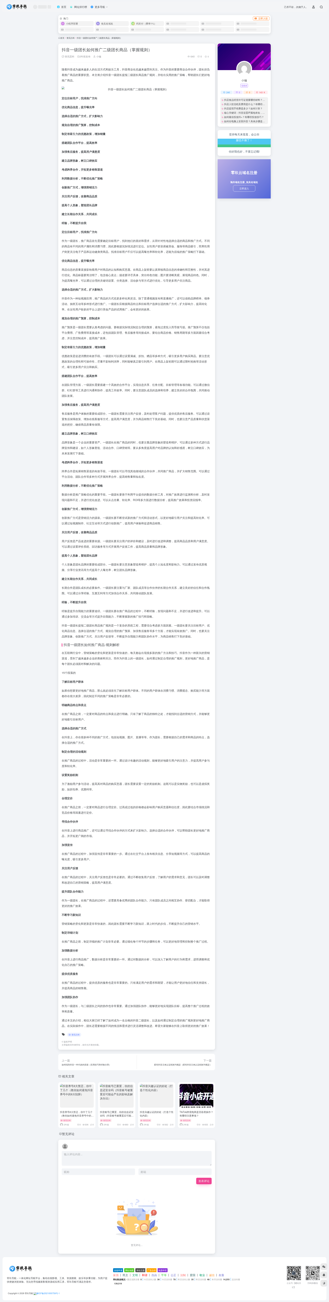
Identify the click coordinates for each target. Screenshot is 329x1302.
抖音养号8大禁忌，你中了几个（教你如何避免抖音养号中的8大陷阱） (76, 1115)
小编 (98, 56)
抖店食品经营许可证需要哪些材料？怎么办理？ (249, 99)
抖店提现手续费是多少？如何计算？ (243, 108)
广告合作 (152, 1270)
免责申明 (162, 1270)
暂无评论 (68, 1133)
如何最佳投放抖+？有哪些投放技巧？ (244, 117)
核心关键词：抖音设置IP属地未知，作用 (245, 112)
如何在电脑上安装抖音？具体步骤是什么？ (247, 121)
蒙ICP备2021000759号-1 (48, 1293)
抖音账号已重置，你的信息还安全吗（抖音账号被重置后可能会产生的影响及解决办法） (116, 1115)
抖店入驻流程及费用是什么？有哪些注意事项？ (249, 104)
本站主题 (140, 1270)
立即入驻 (263, 18)
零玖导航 (29, 1293)
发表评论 (203, 1181)
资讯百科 (70, 37)
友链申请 (118, 1270)
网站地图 (129, 1270)
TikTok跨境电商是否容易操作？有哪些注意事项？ (196, 1113)
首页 (62, 37)
